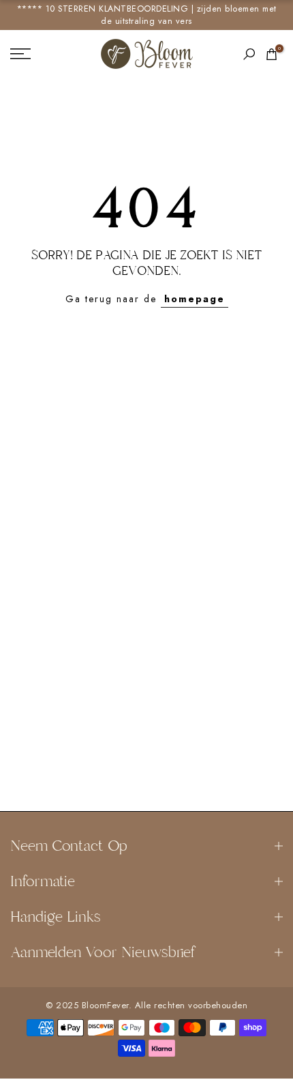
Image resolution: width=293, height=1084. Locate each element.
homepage (194, 299)
